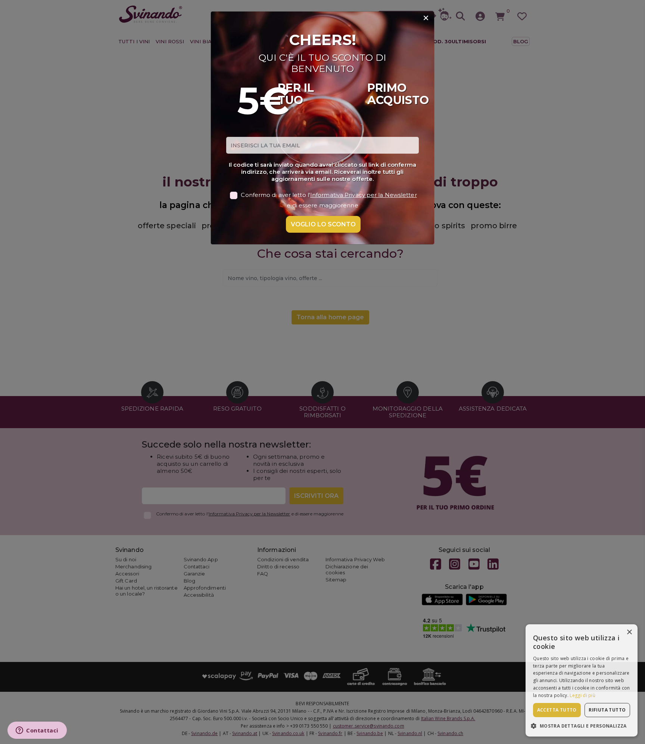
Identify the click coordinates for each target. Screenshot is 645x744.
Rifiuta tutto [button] (607, 710)
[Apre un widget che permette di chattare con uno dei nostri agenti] (37, 731)
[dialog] (582, 680)
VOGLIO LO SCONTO (323, 224)
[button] (581, 725)
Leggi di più (582, 695)
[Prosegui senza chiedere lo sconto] (426, 18)
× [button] (629, 632)
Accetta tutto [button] (557, 710)
